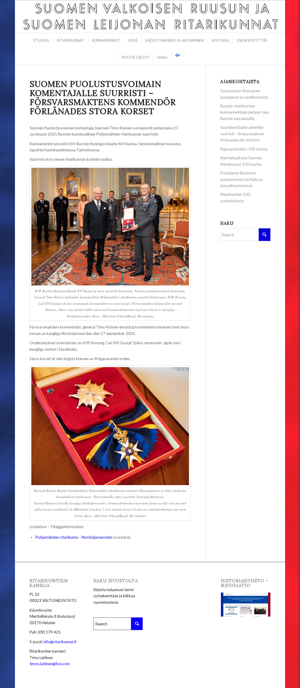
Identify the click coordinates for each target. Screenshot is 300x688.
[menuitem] (41, 40)
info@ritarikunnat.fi (60, 641)
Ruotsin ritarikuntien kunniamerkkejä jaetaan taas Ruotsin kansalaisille (244, 112)
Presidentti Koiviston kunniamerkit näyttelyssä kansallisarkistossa (241, 179)
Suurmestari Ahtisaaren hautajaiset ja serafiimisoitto (244, 93)
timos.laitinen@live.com (50, 663)
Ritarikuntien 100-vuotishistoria (235, 197)
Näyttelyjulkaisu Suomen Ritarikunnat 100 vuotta (241, 160)
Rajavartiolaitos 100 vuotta (243, 149)
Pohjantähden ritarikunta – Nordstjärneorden (73, 537)
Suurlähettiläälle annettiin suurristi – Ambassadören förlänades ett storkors (242, 133)
